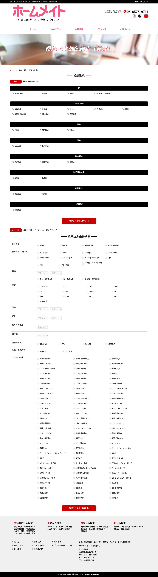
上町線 (16, 178)
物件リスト (56, 29)
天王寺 (116, 527)
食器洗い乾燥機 (46, 428)
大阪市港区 (18, 533)
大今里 (50, 527)
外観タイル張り (82, 423)
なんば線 (17, 146)
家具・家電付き (118, 418)
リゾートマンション (92, 258)
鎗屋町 (61, 527)
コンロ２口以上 (118, 423)
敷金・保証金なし (46, 279)
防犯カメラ (44, 473)
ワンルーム (43, 286)
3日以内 (88, 344)
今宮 (140, 527)
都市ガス (79, 498)
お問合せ (57, 542)
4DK (116, 296)
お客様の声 (38, 549)
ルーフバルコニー (119, 408)
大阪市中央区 (19, 531)
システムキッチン (83, 428)
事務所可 (115, 368)
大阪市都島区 (29, 527)
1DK (91, 286)
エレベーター (81, 413)
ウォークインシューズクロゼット (52, 453)
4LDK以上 (43, 301)
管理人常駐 (80, 378)
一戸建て (88, 253)
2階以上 (79, 483)
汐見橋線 (17, 194)
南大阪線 (45, 130)
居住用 (42, 245)
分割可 (115, 373)
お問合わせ (125, 29)
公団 (109, 258)
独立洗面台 (80, 443)
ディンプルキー (118, 468)
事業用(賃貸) (89, 245)
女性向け (43, 398)
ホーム (33, 29)
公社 (41, 265)
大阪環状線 (18, 94)
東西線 (71, 94)
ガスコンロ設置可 (119, 388)
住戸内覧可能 (81, 478)
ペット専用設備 (82, 359)
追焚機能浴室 (81, 433)
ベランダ (43, 408)
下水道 (115, 498)
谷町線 (44, 109)
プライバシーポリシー (63, 545)
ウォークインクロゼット (121, 448)
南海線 (44, 194)
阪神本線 (45, 146)
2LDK (91, 291)
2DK (66, 291)
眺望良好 (115, 378)
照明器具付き (117, 413)
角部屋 (79, 488)
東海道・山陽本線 (103, 94)
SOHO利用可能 (113, 245)
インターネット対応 (47, 463)
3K (115, 291)
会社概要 (79, 29)
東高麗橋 (68, 527)
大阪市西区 (30, 531)
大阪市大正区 (29, 533)
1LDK (116, 286)
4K (90, 296)
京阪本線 (17, 210)
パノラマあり (67, 351)
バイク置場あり (82, 418)
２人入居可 (44, 373)
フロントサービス (119, 473)
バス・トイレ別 (46, 433)
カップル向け (117, 393)
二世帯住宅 (44, 383)
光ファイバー (117, 458)
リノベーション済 (47, 368)
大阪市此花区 (30, 529)
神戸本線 (17, 162)
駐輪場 (43, 418)
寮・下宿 (65, 265)
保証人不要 (80, 368)
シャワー (43, 443)
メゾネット (116, 403)
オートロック (81, 463)
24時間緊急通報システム (85, 468)
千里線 (71, 162)
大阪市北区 (18, 527)
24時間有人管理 (82, 473)
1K (65, 286)
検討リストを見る (141, 2)
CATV (78, 458)
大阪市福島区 (19, 529)
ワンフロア (116, 488)
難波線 (71, 130)
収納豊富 (79, 453)
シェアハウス (67, 258)
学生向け (79, 393)
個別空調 (43, 498)
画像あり (43, 351)
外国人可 (79, 388)
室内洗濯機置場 (118, 398)
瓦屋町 (61, 529)
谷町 (55, 529)
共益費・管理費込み (92, 279)
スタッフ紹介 (39, 545)
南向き (43, 488)
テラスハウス (112, 253)
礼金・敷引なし (68, 279)
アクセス (102, 29)
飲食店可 (79, 493)
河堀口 (127, 529)
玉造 (55, 527)
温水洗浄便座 (45, 438)
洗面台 (79, 438)
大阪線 (16, 130)
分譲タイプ (44, 378)
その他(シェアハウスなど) (92, 264)
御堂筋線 (17, 109)
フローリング (45, 403)
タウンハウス (44, 258)
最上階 (115, 483)
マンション (43, 253)
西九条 (127, 527)
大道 (67, 529)
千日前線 (100, 109)
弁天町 (134, 527)
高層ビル (43, 493)
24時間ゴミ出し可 (47, 478)
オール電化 (44, 413)
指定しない (44, 344)
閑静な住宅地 (81, 364)
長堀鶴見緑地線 (20, 114)
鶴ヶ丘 (116, 529)
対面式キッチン (118, 428)
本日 (64, 344)
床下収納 (79, 448)
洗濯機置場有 (45, 423)
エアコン (115, 443)
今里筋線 (72, 114)
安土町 (50, 529)
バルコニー (80, 408)
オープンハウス (46, 388)
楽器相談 (115, 359)
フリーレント (81, 383)
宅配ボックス (45, 468)
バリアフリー (81, 373)
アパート (65, 253)
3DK (41, 296)
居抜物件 (115, 493)
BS (41, 458)
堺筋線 (126, 109)
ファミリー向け (82, 398)
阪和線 (44, 94)
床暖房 (43, 448)
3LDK (66, 296)
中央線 (71, 109)
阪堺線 (44, 178)
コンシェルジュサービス (121, 478)
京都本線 (45, 162)
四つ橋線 (45, 114)
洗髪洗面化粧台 (118, 438)
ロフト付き (80, 403)
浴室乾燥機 (116, 433)
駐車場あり (44, 483)
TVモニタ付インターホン (121, 463)
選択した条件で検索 (77, 221)
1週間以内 (111, 344)
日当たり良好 (45, 364)
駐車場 (64, 245)
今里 (122, 529)
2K (40, 291)
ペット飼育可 (45, 359)
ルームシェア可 (46, 393)
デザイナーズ (117, 364)
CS (113, 453)
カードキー (116, 383)
